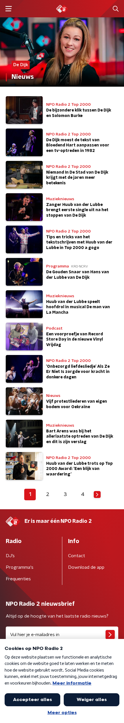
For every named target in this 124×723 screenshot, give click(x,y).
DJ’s (10, 555)
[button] (8, 8)
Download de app (86, 567)
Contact (76, 555)
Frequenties (18, 579)
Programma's (19, 567)
